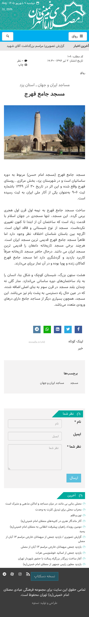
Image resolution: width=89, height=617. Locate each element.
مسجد (74, 383)
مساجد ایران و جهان (52, 383)
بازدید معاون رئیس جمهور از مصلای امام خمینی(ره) (52, 564)
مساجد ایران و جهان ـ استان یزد (45, 85)
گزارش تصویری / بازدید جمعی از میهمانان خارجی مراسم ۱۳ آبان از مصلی (45, 539)
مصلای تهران (50, 15)
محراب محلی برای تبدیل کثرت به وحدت (58, 509)
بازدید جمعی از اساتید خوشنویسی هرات (59, 552)
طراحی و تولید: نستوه (44, 603)
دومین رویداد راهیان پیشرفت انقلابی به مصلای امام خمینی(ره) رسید (47, 529)
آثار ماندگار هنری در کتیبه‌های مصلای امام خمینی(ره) (51, 521)
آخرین (71, 495)
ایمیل (77, 434)
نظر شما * (74, 446)
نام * (77, 422)
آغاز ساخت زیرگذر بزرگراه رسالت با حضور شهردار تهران (50, 558)
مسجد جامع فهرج (44, 94)
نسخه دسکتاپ (44, 576)
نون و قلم (76, 515)
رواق (75, 36)
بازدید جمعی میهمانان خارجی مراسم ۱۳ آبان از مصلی (51, 546)
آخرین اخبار (81, 46)
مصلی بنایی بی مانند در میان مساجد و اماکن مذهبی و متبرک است (43, 503)
